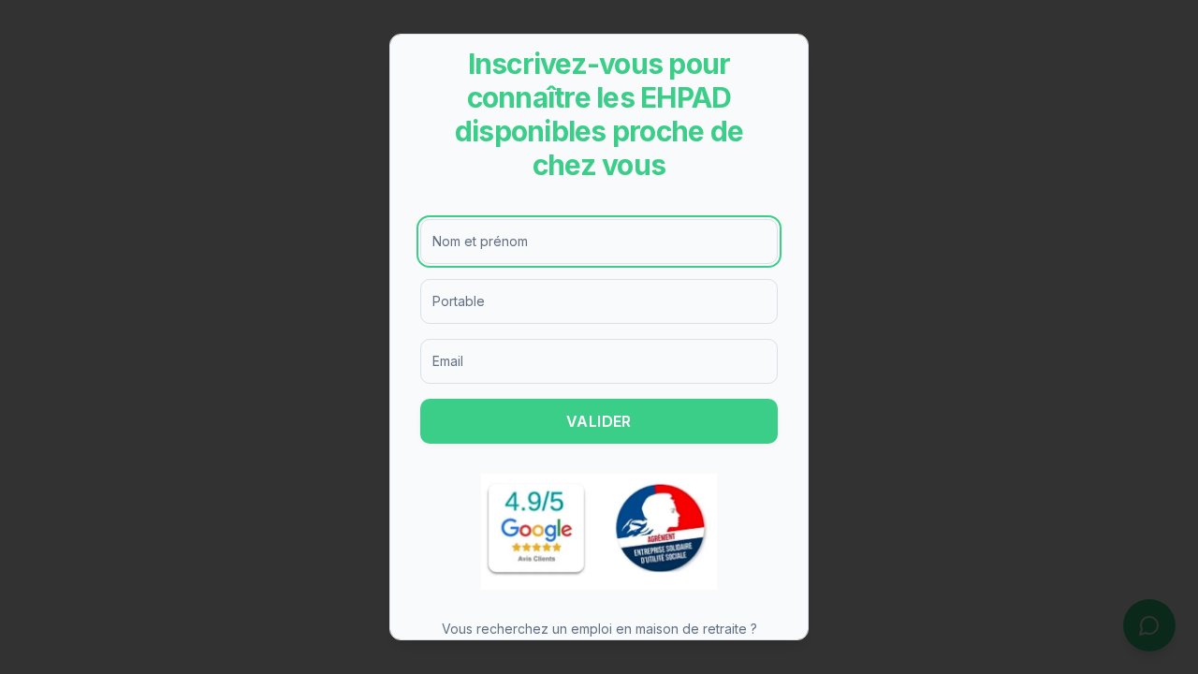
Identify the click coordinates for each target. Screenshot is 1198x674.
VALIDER (599, 421)
